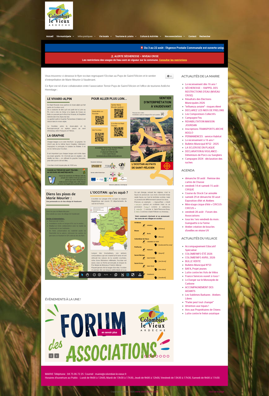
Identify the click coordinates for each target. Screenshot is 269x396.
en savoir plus (119, 332)
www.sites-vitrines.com (146, 391)
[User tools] (169, 76)
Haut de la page (216, 391)
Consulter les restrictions (173, 60)
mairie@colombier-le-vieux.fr (110, 374)
